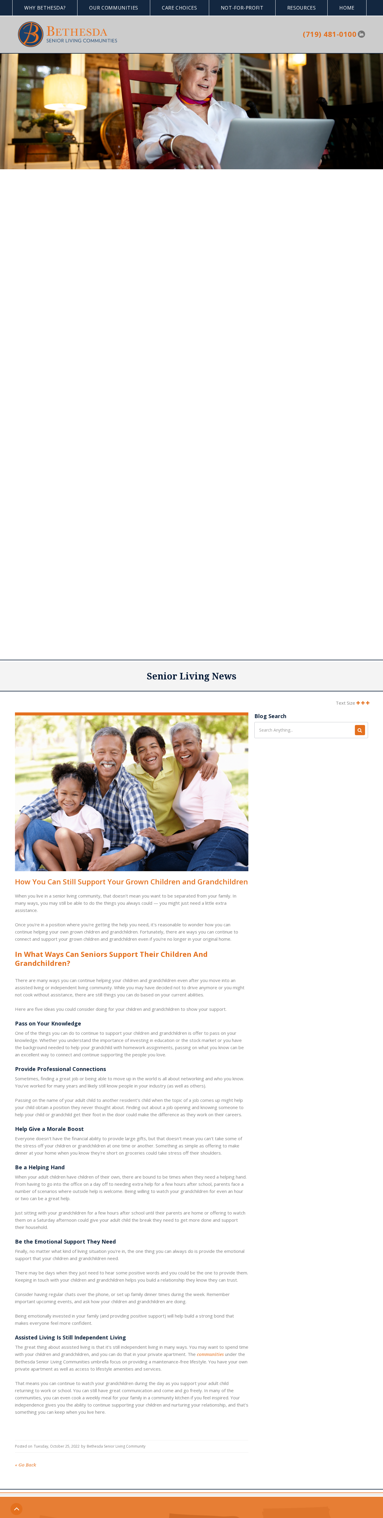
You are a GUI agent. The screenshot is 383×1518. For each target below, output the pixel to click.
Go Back (25, 1465)
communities (210, 1354)
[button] (44, 8)
